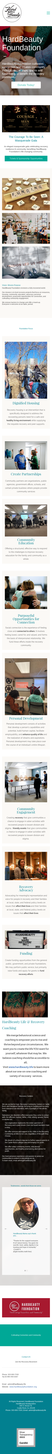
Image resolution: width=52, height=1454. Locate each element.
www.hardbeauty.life (21, 1067)
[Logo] (12, 13)
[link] (25, 992)
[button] (5, 1229)
